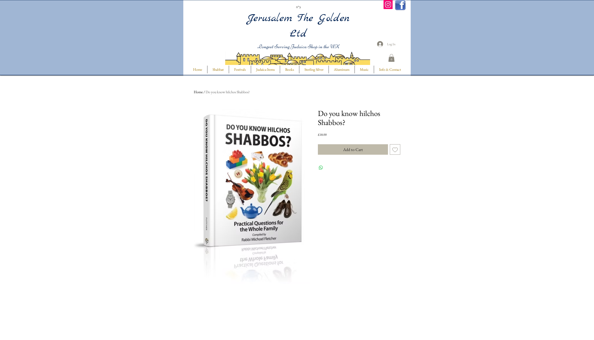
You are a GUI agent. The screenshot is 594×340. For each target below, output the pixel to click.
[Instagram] (388, 4)
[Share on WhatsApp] (321, 167)
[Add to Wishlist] (395, 149)
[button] (391, 58)
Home (198, 92)
